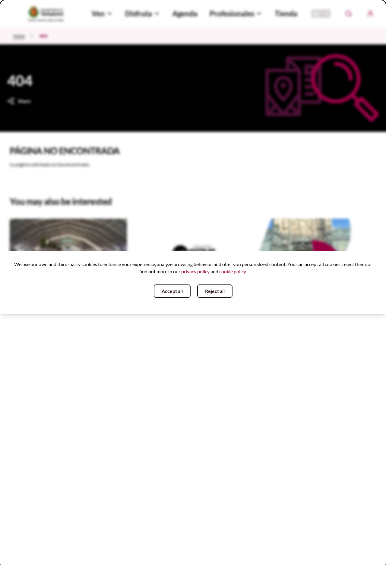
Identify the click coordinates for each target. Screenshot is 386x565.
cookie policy (232, 271)
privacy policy (195, 271)
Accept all (172, 291)
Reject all (215, 291)
